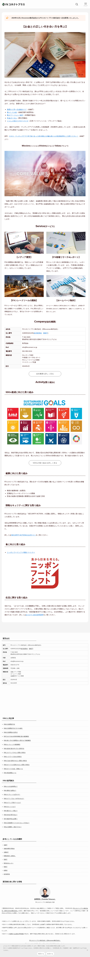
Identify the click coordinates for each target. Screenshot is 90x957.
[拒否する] (87, 950)
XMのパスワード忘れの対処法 (13, 756)
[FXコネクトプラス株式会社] (13, 4)
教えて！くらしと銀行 (15, 115)
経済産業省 (38, 333)
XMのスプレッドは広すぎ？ (12, 794)
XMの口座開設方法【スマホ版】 (13, 728)
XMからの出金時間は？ (11, 786)
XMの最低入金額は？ (10, 790)
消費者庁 (6, 852)
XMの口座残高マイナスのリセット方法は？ (16, 823)
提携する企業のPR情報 (16, 934)
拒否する (50, 954)
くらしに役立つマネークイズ (17, 121)
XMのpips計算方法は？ (10, 815)
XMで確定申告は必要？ (11, 819)
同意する (41, 954)
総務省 (5, 870)
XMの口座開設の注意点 (11, 732)
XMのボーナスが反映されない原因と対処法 (16, 764)
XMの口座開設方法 (9, 724)
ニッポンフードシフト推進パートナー (21, 552)
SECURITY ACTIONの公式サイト (23, 535)
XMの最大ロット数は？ (11, 810)
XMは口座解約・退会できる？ (13, 827)
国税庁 (45, 333)
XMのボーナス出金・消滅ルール (13, 768)
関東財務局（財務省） (10, 855)
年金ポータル (12, 118)
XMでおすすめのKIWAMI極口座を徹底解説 (16, 736)
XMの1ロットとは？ (10, 806)
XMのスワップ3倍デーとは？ (12, 802)
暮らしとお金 (12, 112)
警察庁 (5, 866)
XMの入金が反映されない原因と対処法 (15, 760)
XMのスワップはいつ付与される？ (14, 798)
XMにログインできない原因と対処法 (14, 752)
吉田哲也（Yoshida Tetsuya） (45, 899)
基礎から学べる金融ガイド (17, 109)
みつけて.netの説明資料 (34, 615)
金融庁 (5, 844)
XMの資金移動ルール (10, 772)
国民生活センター (8, 863)
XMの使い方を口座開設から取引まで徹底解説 (17, 740)
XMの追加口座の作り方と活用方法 (14, 748)
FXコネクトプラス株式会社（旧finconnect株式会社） (45, 940)
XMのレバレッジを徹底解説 (12, 744)
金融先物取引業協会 (9, 848)
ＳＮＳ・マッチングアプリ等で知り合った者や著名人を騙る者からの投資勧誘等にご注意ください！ (43, 136)
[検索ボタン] (76, 4)
